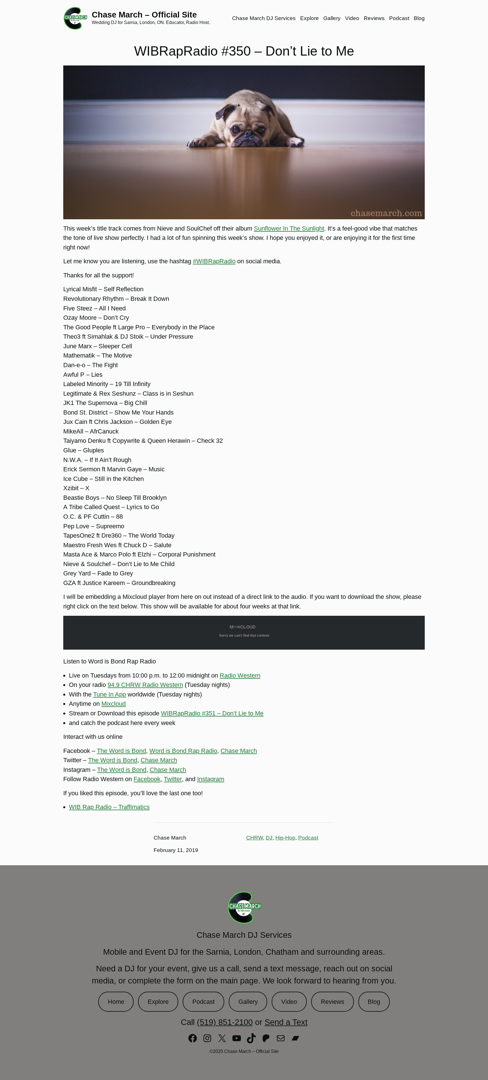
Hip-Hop (285, 838)
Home (116, 1001)
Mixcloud (113, 703)
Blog (374, 1001)
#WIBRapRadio (214, 261)
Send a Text (286, 1022)
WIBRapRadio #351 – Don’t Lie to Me (212, 713)
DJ (269, 838)
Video (289, 1001)
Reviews (332, 1001)
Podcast (308, 838)
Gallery (248, 1001)
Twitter (173, 779)
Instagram (210, 779)
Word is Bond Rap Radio (183, 750)
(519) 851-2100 (225, 1022)
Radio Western (240, 675)
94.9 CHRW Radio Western (145, 684)
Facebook (147, 779)
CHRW (254, 838)
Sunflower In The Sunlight (289, 228)
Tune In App (109, 694)
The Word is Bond (121, 750)
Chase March (239, 750)
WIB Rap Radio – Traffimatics (109, 806)
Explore (158, 1001)
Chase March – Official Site (144, 14)
